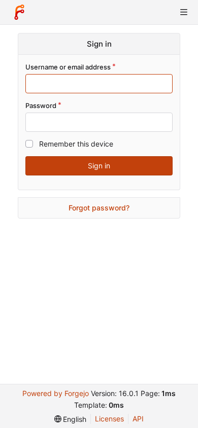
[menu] (70, 419)
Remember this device (76, 144)
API (138, 418)
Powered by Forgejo (55, 393)
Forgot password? (99, 207)
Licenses (109, 418)
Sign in (99, 165)
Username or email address (68, 67)
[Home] (19, 12)
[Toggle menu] (184, 12)
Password (40, 105)
